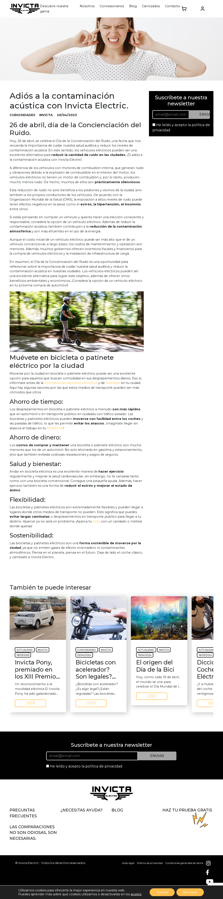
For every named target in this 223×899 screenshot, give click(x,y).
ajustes (136, 894)
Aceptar (162, 892)
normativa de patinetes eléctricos (70, 383)
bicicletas (113, 383)
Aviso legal (128, 863)
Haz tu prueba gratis (187, 810)
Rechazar (190, 892)
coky (96, 521)
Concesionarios (112, 6)
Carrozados (151, 6)
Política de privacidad (150, 863)
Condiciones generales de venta (184, 863)
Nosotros (87, 6)
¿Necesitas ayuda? (82, 810)
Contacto (172, 6)
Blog (133, 6)
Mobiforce (55, 428)
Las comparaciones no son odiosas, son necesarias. (33, 833)
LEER (30, 703)
